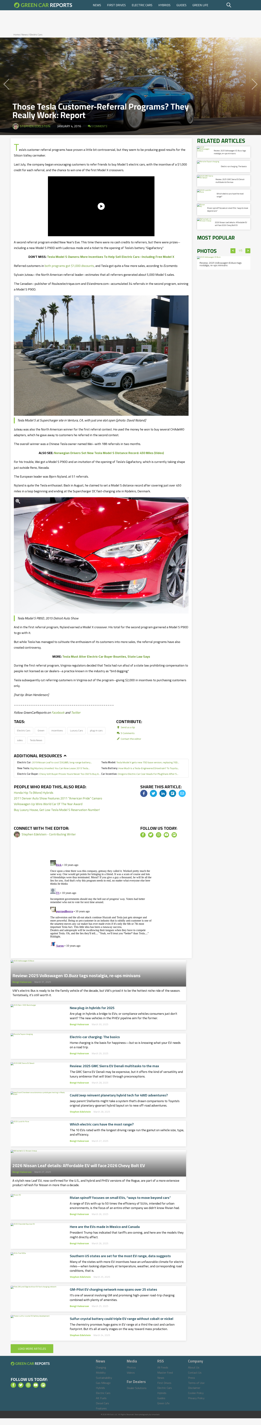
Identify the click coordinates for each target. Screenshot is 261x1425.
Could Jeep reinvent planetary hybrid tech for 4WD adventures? (119, 1095)
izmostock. (155, 1414)
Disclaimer (194, 1387)
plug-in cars (96, 730)
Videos (131, 1372)
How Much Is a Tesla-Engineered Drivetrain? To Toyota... (140, 768)
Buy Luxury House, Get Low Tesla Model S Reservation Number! (57, 810)
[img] (143, 793)
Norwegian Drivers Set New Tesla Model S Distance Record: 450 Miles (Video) (109, 453)
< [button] (233, 250)
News (97, 5)
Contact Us (195, 1372)
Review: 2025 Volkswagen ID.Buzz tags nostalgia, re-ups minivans (76, 974)
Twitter (75, 712)
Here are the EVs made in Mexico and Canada (105, 1226)
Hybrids (164, 5)
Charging (101, 1367)
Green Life (200, 5)
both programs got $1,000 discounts (69, 266)
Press (191, 1377)
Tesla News (36, 740)
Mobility (101, 1372)
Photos (131, 1367)
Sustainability (104, 1377)
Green (41, 730)
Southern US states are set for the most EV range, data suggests (120, 1256)
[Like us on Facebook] (143, 835)
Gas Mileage (103, 1382)
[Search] (237, 5)
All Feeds (162, 1367)
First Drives (116, 5)
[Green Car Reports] (43, 5)
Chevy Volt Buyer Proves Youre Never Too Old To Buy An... (59, 773)
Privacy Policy (196, 1398)
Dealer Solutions (136, 1388)
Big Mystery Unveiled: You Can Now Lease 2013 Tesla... (53, 768)
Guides (181, 5)
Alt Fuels (101, 1398)
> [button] (248, 250)
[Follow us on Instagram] (158, 835)
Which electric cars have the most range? (102, 1124)
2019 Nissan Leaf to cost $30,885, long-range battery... (54, 762)
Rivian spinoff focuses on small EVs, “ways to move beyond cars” (120, 1197)
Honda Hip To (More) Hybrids (33, 793)
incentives (57, 730)
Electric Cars (142, 5)
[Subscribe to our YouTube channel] (166, 835)
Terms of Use (196, 1382)
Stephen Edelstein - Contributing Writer (49, 834)
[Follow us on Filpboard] (174, 835)
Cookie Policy (196, 1393)
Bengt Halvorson (22, 982)
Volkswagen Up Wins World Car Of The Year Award (48, 804)
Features (101, 1408)
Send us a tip (127, 727)
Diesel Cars (102, 1403)
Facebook (57, 712)
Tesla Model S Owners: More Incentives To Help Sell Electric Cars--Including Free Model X (110, 257)
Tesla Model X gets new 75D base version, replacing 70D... (140, 762)
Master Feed (165, 1372)
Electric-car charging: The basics (95, 1037)
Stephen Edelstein (35, 126)
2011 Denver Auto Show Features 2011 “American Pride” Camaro (58, 798)
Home (16, 34)
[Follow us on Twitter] (150, 835)
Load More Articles (32, 1348)
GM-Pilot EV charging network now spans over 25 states (113, 1289)
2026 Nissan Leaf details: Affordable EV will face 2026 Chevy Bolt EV (78, 1164)
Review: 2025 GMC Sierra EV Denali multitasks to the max (114, 1066)
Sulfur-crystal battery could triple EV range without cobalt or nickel (121, 1318)
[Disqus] (101, 903)
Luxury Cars (76, 730)
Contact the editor (130, 738)
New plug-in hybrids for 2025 (92, 1008)
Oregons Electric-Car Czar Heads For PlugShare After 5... (139, 773)
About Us (193, 1367)
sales (20, 740)
